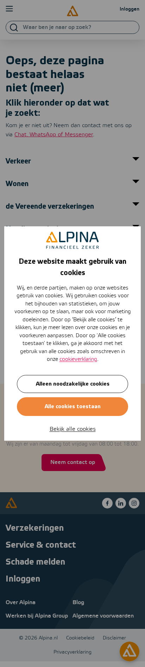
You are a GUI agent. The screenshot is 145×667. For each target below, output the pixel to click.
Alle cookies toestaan (73, 407)
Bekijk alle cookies (73, 429)
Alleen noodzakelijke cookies (72, 384)
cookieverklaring (78, 359)
